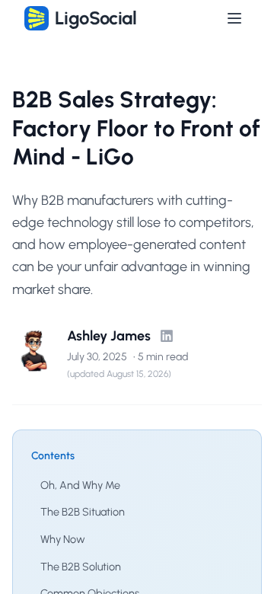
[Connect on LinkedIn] (167, 336)
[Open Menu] (234, 18)
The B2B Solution (80, 566)
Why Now (62, 539)
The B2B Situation (82, 512)
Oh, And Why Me (80, 485)
